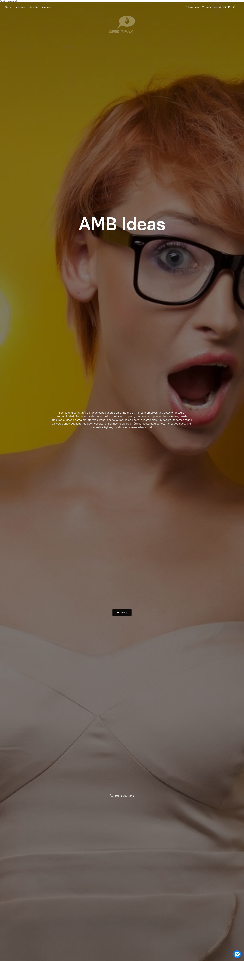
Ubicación (33, 7)
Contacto (46, 7)
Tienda (8, 7)
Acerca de (20, 7)
